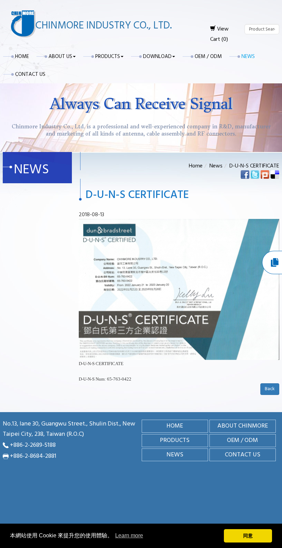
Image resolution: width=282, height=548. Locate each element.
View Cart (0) (219, 34)
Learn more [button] (129, 535)
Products (174, 440)
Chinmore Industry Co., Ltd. (103, 26)
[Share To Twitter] (255, 174)
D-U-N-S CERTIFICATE (254, 166)
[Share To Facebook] (245, 174)
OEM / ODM (208, 57)
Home (22, 57)
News (248, 57)
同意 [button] (248, 535)
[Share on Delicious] (275, 174)
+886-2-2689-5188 (33, 445)
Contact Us (30, 74)
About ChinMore (242, 426)
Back (270, 389)
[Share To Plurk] (265, 174)
